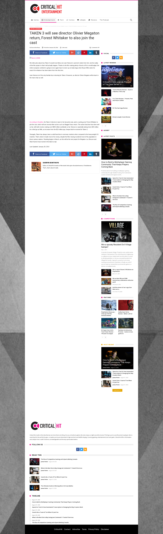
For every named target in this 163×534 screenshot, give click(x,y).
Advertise (76, 529)
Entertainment (38, 26)
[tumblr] (96, 52)
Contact (67, 529)
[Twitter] (117, 57)
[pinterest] (84, 52)
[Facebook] (113, 57)
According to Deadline (36, 122)
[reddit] (78, 52)
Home (31, 26)
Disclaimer (105, 529)
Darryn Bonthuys (35, 47)
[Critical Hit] (46, 3)
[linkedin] (90, 52)
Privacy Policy (93, 529)
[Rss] (121, 57)
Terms (84, 529)
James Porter (106, 367)
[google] (72, 52)
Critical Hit (58, 529)
